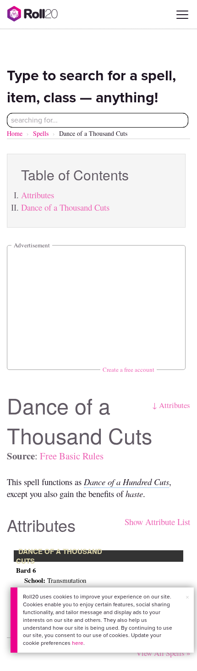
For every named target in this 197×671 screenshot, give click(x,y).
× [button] (187, 597)
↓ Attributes (171, 405)
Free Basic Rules (72, 455)
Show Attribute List (157, 521)
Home (14, 133)
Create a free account (128, 369)
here (77, 643)
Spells (41, 133)
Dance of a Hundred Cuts (126, 481)
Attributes (37, 195)
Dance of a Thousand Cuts (65, 207)
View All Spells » (163, 653)
